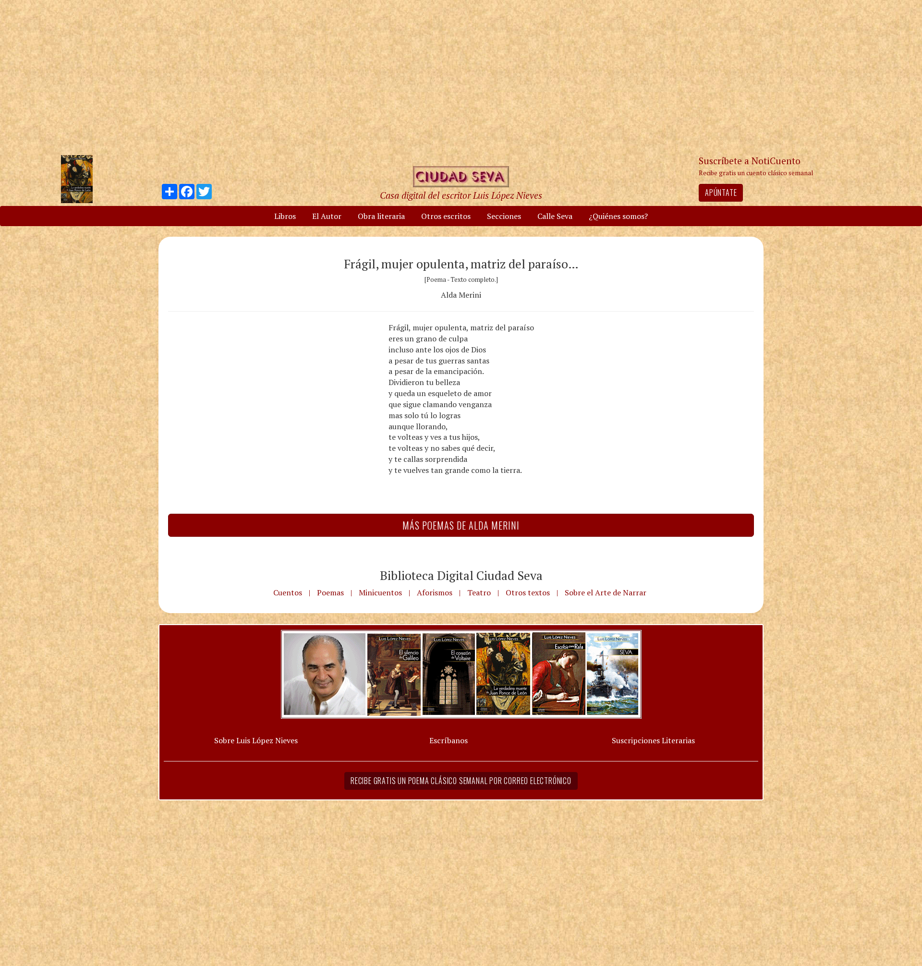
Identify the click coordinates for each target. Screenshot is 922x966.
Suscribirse (411, 556)
